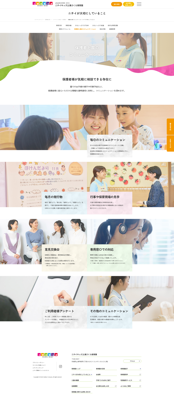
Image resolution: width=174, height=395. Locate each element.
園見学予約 (170, 126)
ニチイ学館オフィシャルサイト (41, 370)
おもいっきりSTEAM (82, 25)
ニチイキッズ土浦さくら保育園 (59, 19)
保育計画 (68, 25)
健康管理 (112, 29)
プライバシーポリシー (38, 362)
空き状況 (117, 4)
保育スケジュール (64, 29)
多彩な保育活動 (113, 25)
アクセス (132, 361)
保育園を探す (47, 19)
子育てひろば (170, 143)
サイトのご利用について (39, 365)
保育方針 (59, 25)
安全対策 (102, 29)
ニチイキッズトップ (38, 19)
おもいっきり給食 (98, 25)
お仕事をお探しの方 (128, 4)
